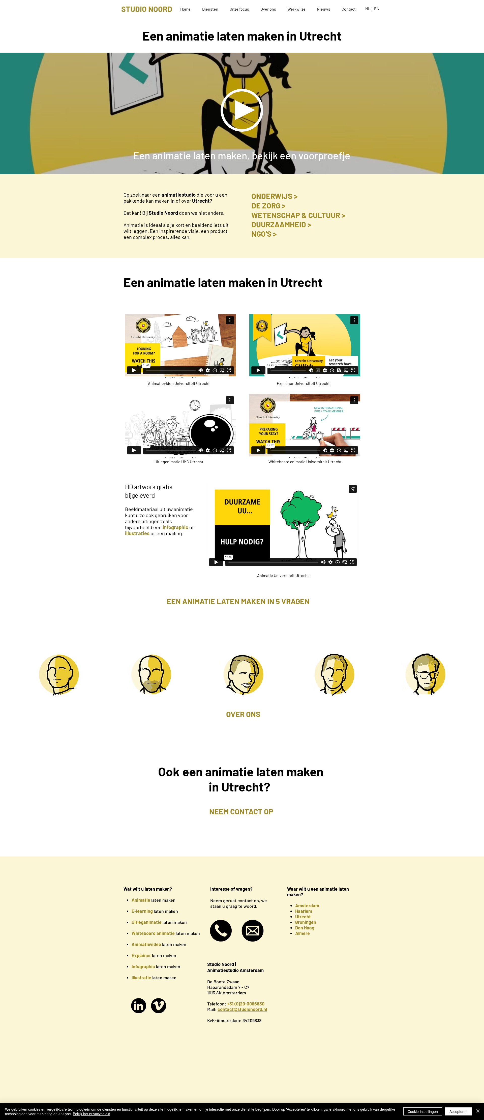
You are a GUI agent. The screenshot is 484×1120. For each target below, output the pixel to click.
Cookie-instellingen (423, 1111)
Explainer (141, 955)
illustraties (137, 533)
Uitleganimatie (147, 922)
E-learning (142, 911)
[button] (212, 9)
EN (376, 8)
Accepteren (458, 1111)
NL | (369, 8)
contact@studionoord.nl (242, 1009)
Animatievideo (146, 944)
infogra (171, 527)
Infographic (143, 966)
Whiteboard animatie (153, 933)
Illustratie (141, 977)
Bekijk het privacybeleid (91, 1113)
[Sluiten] (478, 1111)
